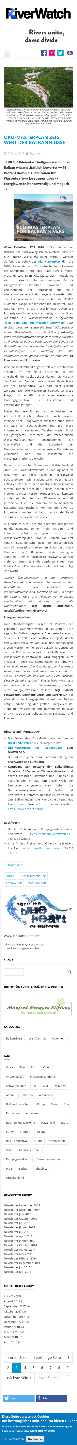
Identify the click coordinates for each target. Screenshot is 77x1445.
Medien (28, 1095)
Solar (9, 1150)
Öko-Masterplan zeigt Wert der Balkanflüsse (34, 140)
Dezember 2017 (14, 1322)
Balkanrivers (14, 865)
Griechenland (15, 1177)
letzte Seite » (48, 1377)
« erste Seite (17, 1357)
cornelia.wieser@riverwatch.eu (22, 948)
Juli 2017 (9, 1296)
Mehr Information (42, 1431)
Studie (10, 876)
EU (34, 1086)
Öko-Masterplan (49, 261)
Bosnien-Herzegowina (20, 1122)
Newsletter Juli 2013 (17, 1267)
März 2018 (11, 1337)
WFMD (41, 1132)
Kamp (41, 1104)
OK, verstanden (14, 1439)
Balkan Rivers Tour (18, 1104)
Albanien (32, 1113)
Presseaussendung (33, 876)
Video (46, 1067)
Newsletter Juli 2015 (17, 1232)
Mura (64, 1122)
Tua (66, 1104)
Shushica (42, 1168)
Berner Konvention (49, 1159)
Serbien (24, 1168)
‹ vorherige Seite (47, 1357)
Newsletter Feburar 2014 (20, 1258)
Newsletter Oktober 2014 (20, 1245)
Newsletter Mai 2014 (17, 1254)
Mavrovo (60, 1086)
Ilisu (22, 1067)
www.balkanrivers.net (22, 935)
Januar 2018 (12, 1327)
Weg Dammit (37, 1038)
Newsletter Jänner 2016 (19, 1227)
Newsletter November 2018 (22, 1205)
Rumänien (13, 1113)
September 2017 (15, 1306)
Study (10, 1132)
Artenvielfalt (14, 883)
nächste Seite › (19, 1377)
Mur (34, 1067)
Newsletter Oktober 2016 (20, 1218)
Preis (9, 1168)
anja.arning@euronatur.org (41, 848)
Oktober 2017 (13, 1311)
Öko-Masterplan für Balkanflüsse (35, 748)
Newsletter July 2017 (17, 1214)
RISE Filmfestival (17, 1141)
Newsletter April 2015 (18, 1236)
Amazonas (46, 1095)
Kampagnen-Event (18, 1159)
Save (45, 1086)
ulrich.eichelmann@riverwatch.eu (50, 834)
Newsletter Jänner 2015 (19, 1241)
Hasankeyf (48, 1122)
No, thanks (35, 1439)
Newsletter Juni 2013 (17, 1272)
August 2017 (12, 1301)
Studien (25, 1132)
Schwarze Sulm (16, 1086)
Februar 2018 (13, 1332)
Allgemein (58, 1038)
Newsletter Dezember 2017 (22, 1210)
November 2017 (14, 1316)
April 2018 (10, 1342)
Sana (54, 1104)
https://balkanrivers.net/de (25, 809)
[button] (19, 1398)
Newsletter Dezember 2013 (22, 1263)
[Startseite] (38, 13)
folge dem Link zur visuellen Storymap (34, 323)
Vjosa (9, 1067)
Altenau (11, 1095)
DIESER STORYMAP (20, 743)
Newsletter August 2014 (20, 1249)
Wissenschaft (37, 883)
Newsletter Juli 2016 (17, 1223)
